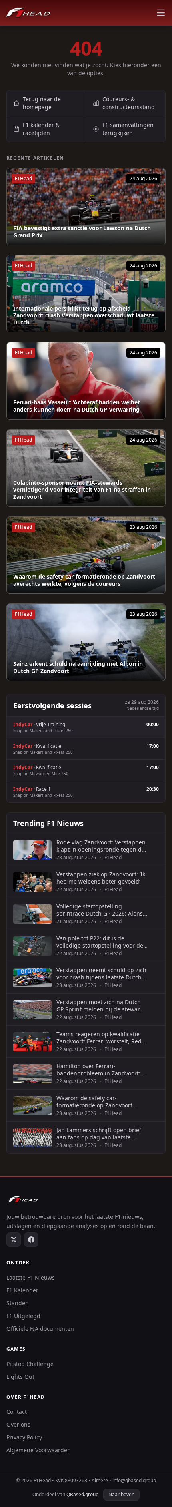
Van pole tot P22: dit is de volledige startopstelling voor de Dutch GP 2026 (99, 942)
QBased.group (82, 1494)
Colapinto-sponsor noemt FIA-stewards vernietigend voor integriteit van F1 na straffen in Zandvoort (82, 489)
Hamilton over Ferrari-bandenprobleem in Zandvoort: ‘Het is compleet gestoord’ (98, 1070)
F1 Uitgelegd (23, 1316)
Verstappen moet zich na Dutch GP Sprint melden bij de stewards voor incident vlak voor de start (101, 1006)
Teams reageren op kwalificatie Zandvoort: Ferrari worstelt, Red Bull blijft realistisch (99, 1038)
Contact (16, 1411)
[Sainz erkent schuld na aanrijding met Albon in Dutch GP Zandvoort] (86, 642)
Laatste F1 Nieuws (30, 1277)
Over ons (18, 1424)
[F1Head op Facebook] (31, 1239)
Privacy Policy (24, 1437)
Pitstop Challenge (30, 1364)
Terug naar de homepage (42, 103)
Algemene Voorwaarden (38, 1450)
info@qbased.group (134, 1480)
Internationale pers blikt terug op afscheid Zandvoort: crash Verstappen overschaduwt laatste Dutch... (83, 315)
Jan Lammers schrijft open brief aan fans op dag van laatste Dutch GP (98, 1134)
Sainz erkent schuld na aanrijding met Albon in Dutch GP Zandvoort (78, 667)
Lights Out (20, 1376)
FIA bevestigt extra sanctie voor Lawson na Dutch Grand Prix (82, 232)
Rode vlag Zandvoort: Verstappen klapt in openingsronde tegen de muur (101, 846)
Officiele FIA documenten (40, 1328)
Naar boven (121, 1494)
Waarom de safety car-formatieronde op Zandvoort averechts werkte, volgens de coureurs (84, 580)
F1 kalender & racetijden (41, 129)
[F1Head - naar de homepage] (28, 12)
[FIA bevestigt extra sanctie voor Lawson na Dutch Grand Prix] (86, 206)
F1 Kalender (22, 1290)
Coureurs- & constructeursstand (128, 103)
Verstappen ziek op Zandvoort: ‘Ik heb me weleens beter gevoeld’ (100, 878)
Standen (17, 1303)
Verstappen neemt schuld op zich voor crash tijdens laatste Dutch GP (101, 974)
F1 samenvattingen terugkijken (128, 129)
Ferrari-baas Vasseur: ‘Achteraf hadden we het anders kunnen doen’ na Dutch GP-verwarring (76, 406)
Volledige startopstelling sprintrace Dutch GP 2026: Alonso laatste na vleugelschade (101, 910)
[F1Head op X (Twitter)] (13, 1239)
